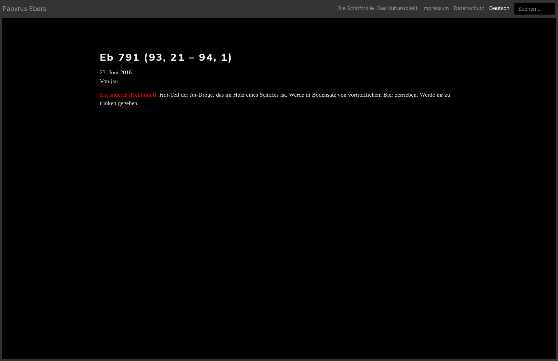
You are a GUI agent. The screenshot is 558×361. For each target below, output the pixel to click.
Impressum (435, 8)
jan (114, 81)
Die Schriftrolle (355, 8)
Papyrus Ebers (24, 9)
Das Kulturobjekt (397, 8)
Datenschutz (469, 8)
